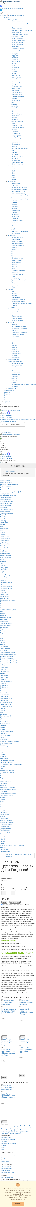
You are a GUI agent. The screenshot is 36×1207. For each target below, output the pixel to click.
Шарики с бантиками (18, 40)
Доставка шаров (15, 1128)
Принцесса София (17, 125)
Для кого (10, 289)
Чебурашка (15, 158)
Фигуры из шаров (17, 317)
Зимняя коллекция (17, 241)
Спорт (13, 276)
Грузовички (15, 81)
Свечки (14, 382)
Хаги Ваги (15, 154)
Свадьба (14, 203)
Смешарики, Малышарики (20, 139)
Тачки (13, 141)
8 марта (14, 228)
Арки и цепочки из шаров (19, 315)
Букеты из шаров (17, 27)
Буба (13, 69)
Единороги (15, 257)
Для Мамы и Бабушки (18, 299)
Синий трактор (16, 135)
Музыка (14, 268)
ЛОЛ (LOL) (15, 108)
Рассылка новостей (7, 1172)
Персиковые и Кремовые (19, 332)
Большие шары (16, 50)
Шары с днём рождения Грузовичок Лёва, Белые (26, 1012)
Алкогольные (16, 239)
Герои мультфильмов (14, 52)
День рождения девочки (19, 187)
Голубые (14, 349)
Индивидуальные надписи (20, 34)
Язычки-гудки (16, 373)
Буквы (13, 172)
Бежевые (14, 324)
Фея (13, 150)
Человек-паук (16, 160)
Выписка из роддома (18, 193)
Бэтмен (14, 73)
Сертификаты (5, 1160)
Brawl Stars (15, 58)
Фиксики (14, 152)
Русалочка (15, 131)
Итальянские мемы (18, 96)
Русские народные (17, 237)
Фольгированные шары (15, 166)
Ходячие (14, 179)
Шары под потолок (17, 21)
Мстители (15, 119)
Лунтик (14, 110)
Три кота (14, 146)
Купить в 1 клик (15, 902)
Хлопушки (15, 386)
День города (15, 214)
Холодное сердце (17, 156)
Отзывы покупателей (8, 1156)
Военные (14, 247)
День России (15, 216)
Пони (13, 123)
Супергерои (15, 278)
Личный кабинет (6, 1166)
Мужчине (14, 295)
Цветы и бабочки (17, 286)
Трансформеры (16, 143)
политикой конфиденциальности (19, 1198)
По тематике (12, 235)
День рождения (16, 183)
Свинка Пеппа (16, 133)
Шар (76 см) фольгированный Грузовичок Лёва (26, 1049)
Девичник (14, 208)
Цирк (13, 288)
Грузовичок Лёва (17, 83)
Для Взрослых (16, 210)
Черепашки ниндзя (17, 162)
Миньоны (14, 117)
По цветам (11, 322)
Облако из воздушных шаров (21, 23)
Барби (13, 65)
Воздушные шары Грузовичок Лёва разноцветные (8, 1011)
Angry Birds (15, 56)
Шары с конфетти (17, 44)
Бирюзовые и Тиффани (19, 326)
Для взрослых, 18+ (17, 255)
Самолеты (15, 272)
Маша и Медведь (17, 114)
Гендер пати (15, 206)
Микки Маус (15, 116)
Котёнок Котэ (16, 100)
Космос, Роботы (17, 261)
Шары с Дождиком (17, 38)
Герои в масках (16, 77)
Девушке (14, 293)
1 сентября (15, 185)
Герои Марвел (16, 79)
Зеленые (14, 346)
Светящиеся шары (17, 36)
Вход (9, 432)
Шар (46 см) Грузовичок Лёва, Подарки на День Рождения (8, 1052)
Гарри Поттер (16, 75)
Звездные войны (17, 88)
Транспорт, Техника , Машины (21, 280)
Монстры (14, 264)
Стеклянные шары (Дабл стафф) (22, 31)
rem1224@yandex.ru (7, 1177)
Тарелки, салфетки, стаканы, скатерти (24, 384)
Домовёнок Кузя (17, 87)
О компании (7, 398)
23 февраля (15, 226)
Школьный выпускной (18, 191)
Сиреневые (15, 351)
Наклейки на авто (17, 367)
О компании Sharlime (8, 1139)
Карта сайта (5, 1162)
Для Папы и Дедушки (18, 301)
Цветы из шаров (17, 318)
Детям (13, 291)
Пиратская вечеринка (18, 270)
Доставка (7, 394)
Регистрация (4, 432)
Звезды (14, 175)
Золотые (14, 355)
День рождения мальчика (19, 189)
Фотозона (15, 313)
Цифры (14, 170)
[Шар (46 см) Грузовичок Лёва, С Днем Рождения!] (20, 855)
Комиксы (14, 98)
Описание (19, 905)
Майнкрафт (15, 112)
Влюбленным (16, 297)
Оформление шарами (15, 309)
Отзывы (6, 400)
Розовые (14, 347)
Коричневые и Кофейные (19, 328)
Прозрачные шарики (18, 334)
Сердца (14, 177)
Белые (14, 340)
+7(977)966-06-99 (5, 8)
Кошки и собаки (16, 262)
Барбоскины (15, 67)
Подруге (14, 305)
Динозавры (15, 253)
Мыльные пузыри (17, 371)
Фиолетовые (15, 336)
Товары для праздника (15, 361)
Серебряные (16, 357)
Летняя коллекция (17, 243)
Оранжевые (15, 330)
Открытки (14, 378)
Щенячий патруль (17, 164)
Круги (13, 174)
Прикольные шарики (18, 48)
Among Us (15, 54)
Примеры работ (9, 390)
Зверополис (15, 90)
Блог (2, 1149)
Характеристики (8, 905)
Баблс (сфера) (16, 32)
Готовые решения (17, 25)
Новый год (15, 218)
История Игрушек (17, 94)
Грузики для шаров (17, 363)
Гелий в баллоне (17, 369)
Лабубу (14, 102)
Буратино (14, 71)
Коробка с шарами (13, 359)
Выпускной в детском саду (20, 232)
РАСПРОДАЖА (12, 388)
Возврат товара (6, 1158)
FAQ (2, 1147)
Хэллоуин (15, 222)
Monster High (16, 61)
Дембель (14, 204)
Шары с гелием (12, 19)
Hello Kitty (15, 59)
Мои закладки (5, 1170)
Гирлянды (15, 376)
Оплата (6, 396)
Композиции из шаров (18, 311)
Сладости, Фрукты (17, 274)
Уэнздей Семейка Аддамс (20, 148)
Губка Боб (15, 85)
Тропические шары (18, 282)
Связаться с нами (7, 1154)
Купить (4, 902)
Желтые (14, 344)
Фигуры (14, 168)
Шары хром (15, 46)
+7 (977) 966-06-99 (6, 415)
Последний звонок (17, 220)
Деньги (14, 251)
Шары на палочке (17, 320)
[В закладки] (2, 1006)
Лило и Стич (15, 106)
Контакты (7, 392)
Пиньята (14, 380)
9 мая (13, 230)
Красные (14, 342)
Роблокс (14, 129)
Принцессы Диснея (18, 127)
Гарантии (7, 402)
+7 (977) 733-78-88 (6, 417)
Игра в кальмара (17, 92)
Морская (14, 266)
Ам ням (14, 63)
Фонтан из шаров (17, 29)
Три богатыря (16, 145)
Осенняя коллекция (18, 245)
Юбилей (14, 212)
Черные (14, 338)
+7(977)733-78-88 (17, 8)
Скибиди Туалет (17, 137)
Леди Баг (14, 104)
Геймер (14, 249)
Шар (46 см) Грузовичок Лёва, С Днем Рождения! (8, 1095)
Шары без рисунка (17, 42)
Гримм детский (16, 375)
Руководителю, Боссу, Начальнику (22, 303)
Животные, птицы (17, 259)
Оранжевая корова (17, 121)
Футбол (14, 284)
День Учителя (16, 233)
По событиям (12, 181)
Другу (13, 307)
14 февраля (15, 224)
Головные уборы (17, 365)
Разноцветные (16, 353)
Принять (18, 1204)
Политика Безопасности (9, 1143)
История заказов (6, 1168)
